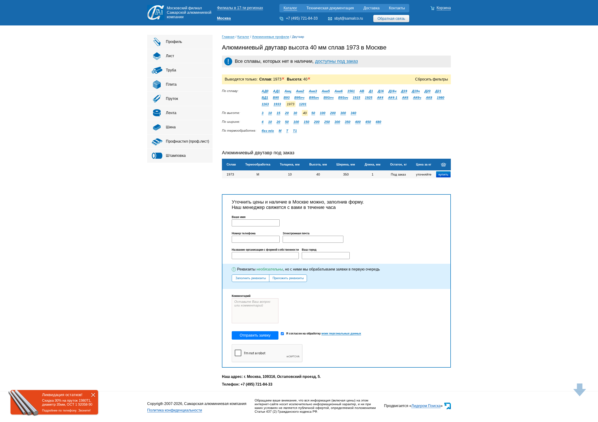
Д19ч (416, 91)
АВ (362, 91)
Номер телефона (244, 233)
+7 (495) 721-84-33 (302, 18)
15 (278, 113)
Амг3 (313, 91)
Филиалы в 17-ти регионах (240, 8)
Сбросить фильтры (431, 79)
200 (333, 113)
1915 (356, 97)
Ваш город (309, 249)
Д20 (427, 91)
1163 (265, 104)
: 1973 (272, 79)
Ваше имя (239, 217)
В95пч (299, 97)
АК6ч (417, 97)
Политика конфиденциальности (174, 410)
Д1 (371, 91)
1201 (302, 104)
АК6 (405, 97)
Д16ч (392, 91)
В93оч (343, 97)
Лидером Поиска (426, 406)
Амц (288, 91)
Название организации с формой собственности (265, 249)
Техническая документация (330, 8)
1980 (440, 97)
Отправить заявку (255, 335)
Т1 (295, 131)
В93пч (329, 97)
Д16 (381, 91)
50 (313, 113)
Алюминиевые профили (270, 37)
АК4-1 (392, 97)
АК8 (429, 97)
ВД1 (265, 97)
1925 (368, 97)
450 (368, 122)
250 (327, 122)
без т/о (268, 131)
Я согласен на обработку (323, 333)
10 (270, 113)
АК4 (380, 97)
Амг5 (326, 91)
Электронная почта (296, 233)
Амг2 (300, 91)
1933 (277, 104)
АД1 (276, 91)
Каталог (290, 8)
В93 (287, 97)
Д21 (438, 91)
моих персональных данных (341, 333)
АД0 (265, 91)
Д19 (404, 91)
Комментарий (241, 296)
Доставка (371, 8)
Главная (228, 37)
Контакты (397, 8)
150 (306, 122)
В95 (276, 97)
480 (378, 122)
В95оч (314, 97)
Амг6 (339, 91)
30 (295, 113)
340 (353, 113)
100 (322, 113)
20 (287, 113)
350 (347, 122)
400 (358, 122)
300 (343, 113)
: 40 (298, 79)
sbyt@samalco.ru (348, 18)
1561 (351, 91)
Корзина (444, 8)
